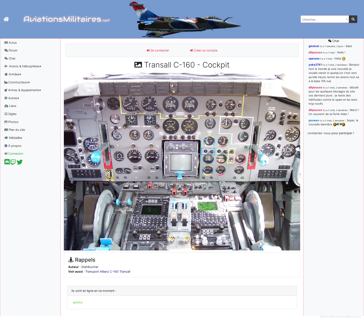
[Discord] (7, 163)
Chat (11, 58)
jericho (78, 302)
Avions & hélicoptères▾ (24, 66)
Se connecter (159, 50)
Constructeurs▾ (18, 82)
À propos (14, 145)
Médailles (15, 137)
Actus (12, 42)
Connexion (15, 153)
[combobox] (325, 19)
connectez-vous (319, 133)
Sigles (12, 114)
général (314, 46)
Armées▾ (14, 74)
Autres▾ (13, 98)
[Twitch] (13, 163)
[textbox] (323, 19)
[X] (20, 163)
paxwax (314, 120)
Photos (13, 122)
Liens (12, 106)
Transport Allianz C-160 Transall (107, 271)
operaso (314, 58)
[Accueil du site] (6, 19)
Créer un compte (205, 50)
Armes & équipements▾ (24, 90)
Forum (12, 50)
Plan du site (16, 129)
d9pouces (315, 52)
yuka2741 (315, 64)
